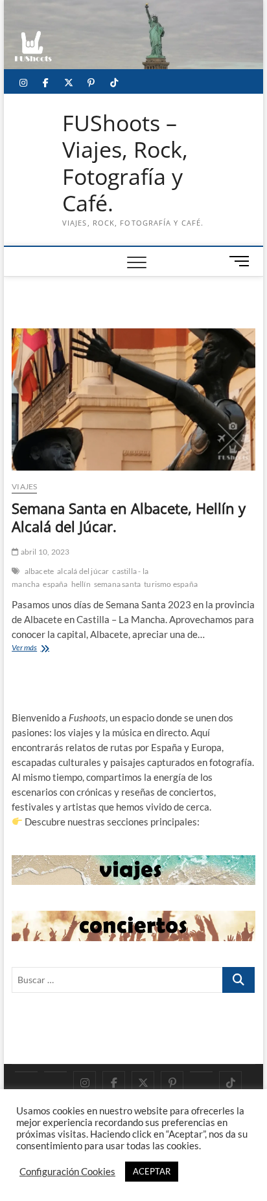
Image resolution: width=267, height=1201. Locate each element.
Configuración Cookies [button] (67, 1171)
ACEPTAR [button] (151, 1171)
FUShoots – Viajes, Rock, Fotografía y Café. (125, 163)
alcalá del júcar (83, 571)
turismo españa (171, 584)
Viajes (24, 486)
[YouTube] (55, 1071)
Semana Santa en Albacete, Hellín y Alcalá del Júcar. (129, 517)
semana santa (117, 584)
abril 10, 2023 (44, 552)
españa (55, 584)
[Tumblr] (201, 1071)
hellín (81, 584)
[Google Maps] (26, 1071)
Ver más (39, 648)
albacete (39, 571)
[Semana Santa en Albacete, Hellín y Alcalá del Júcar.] (133, 399)
